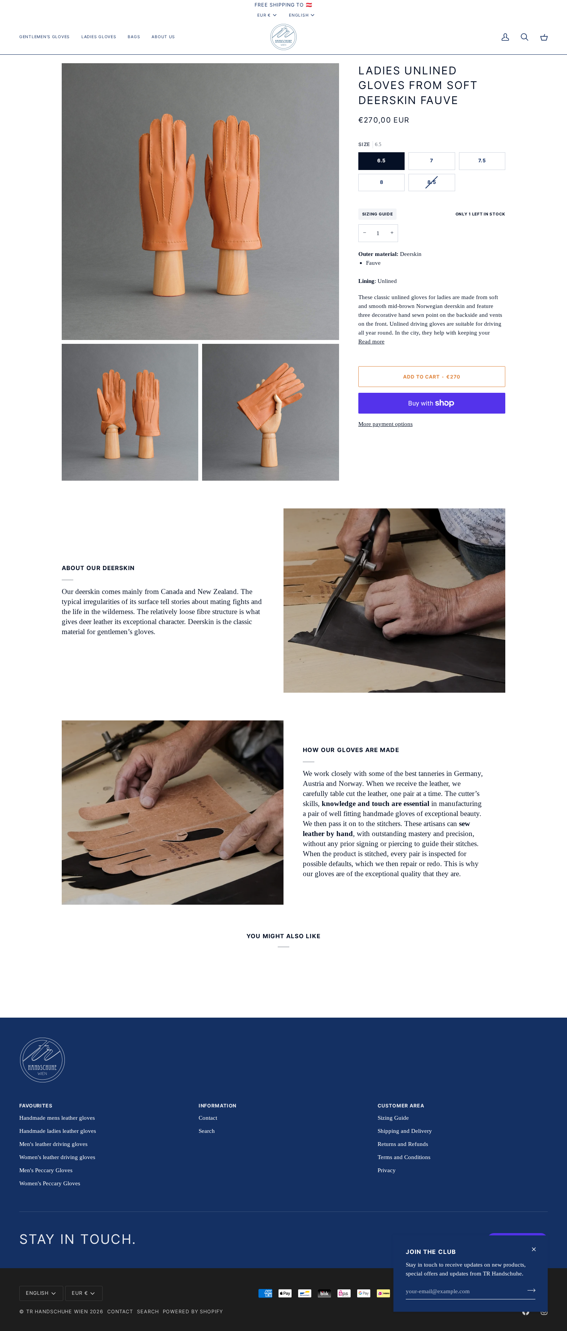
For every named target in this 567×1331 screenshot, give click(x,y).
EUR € (264, 15)
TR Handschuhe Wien (57, 1311)
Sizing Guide (377, 214)
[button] (47, 37)
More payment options (385, 423)
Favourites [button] (35, 1106)
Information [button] (218, 1106)
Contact (208, 1117)
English (299, 15)
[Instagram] (544, 1311)
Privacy (387, 1170)
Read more (371, 341)
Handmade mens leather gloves (57, 1117)
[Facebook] (525, 1311)
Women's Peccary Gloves (49, 1183)
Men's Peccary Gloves (46, 1170)
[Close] (537, 1249)
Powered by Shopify (193, 1311)
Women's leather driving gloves (57, 1157)
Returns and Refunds (403, 1144)
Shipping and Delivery (405, 1130)
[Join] (529, 1290)
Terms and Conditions (404, 1157)
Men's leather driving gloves (53, 1144)
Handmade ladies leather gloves (57, 1130)
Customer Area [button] (401, 1106)
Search (207, 1130)
